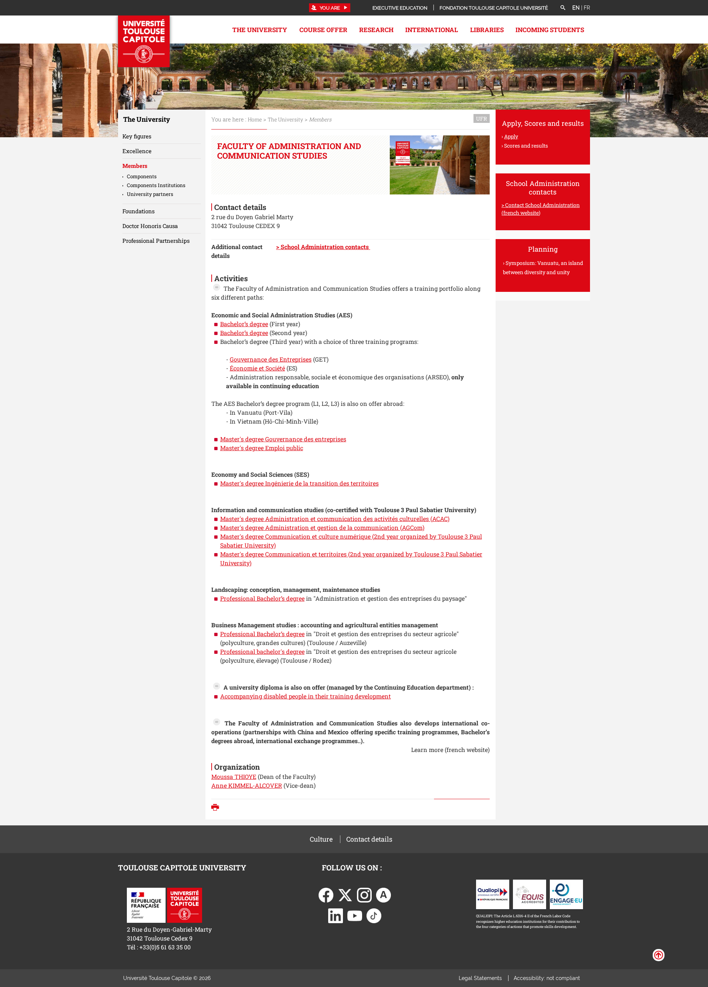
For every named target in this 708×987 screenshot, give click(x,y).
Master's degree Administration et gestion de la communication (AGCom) (322, 527)
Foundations (138, 211)
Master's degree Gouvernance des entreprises (283, 439)
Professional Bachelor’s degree (262, 598)
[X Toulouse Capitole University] (345, 894)
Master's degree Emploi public (261, 448)
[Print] (217, 808)
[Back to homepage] (144, 41)
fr (587, 8)
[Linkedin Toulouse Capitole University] (335, 915)
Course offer (323, 29)
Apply (511, 136)
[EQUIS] (529, 893)
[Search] (563, 8)
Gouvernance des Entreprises (271, 359)
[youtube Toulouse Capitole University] (354, 915)
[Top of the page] (658, 954)
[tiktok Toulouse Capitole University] (374, 915)
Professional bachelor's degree (262, 651)
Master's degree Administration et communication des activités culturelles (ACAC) (335, 518)
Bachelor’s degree (244, 324)
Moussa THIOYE (233, 776)
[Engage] (566, 893)
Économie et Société (257, 368)
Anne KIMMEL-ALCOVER (246, 785)
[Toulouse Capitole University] (184, 904)
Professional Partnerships (156, 240)
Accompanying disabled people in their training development (305, 696)
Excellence (137, 151)
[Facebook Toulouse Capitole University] (326, 894)
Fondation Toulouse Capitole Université (494, 8)
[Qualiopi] (492, 893)
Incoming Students (550, 29)
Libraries (487, 29)
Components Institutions (156, 185)
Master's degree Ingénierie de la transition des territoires (299, 483)
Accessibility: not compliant (547, 978)
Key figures (136, 136)
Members (135, 165)
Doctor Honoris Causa (150, 226)
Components (142, 176)
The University (259, 29)
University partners (150, 194)
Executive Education (399, 8)
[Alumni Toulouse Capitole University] (383, 894)
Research (376, 29)
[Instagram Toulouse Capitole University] (364, 894)
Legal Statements (480, 978)
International (431, 29)
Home (255, 119)
